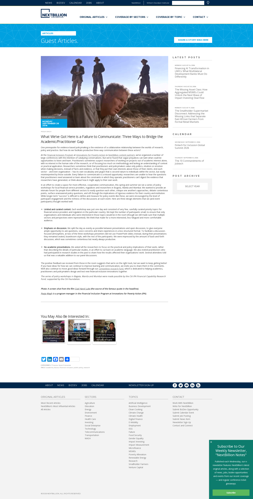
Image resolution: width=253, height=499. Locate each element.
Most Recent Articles (50, 403)
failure (56, 368)
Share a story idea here (195, 41)
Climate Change (136, 412)
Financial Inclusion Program (60, 155)
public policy (78, 368)
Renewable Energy (137, 457)
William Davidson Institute (158, 3)
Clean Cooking (135, 409)
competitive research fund (111, 268)
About (100, 3)
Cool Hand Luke (82, 288)
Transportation (92, 435)
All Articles (46, 409)
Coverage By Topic (169, 17)
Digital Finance (136, 419)
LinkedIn (194, 386)
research (87, 368)
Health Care (90, 419)
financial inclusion (66, 368)
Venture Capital (136, 467)
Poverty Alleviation (137, 454)
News (48, 3)
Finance (55, 365)
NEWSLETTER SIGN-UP (141, 385)
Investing (89, 422)
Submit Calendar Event (183, 412)
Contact (199, 17)
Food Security (135, 435)
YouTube (188, 386)
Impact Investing (136, 441)
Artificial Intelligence (138, 403)
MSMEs (132, 451)
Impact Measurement (139, 444)
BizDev (61, 3)
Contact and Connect (183, 425)
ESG (131, 428)
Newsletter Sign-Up (182, 422)
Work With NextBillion (183, 403)
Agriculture (90, 403)
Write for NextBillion (182, 406)
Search (208, 3)
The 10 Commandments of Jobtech (189, 162)
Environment (91, 412)
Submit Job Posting (182, 415)
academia (49, 368)
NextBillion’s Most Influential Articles (58, 406)
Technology (90, 428)
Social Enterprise (65, 365)
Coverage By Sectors (130, 17)
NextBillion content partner (121, 155)
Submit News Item (181, 419)
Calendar (75, 3)
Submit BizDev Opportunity (185, 409)
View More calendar (202, 134)
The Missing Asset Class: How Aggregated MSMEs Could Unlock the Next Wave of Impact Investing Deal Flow (191, 93)
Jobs (89, 3)
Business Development (140, 406)
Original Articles (92, 17)
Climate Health (136, 415)
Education (89, 406)
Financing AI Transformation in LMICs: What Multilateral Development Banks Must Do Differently (192, 72)
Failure (132, 432)
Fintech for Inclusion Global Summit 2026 (190, 147)
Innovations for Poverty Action (90, 155)
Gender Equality (136, 438)
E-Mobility (133, 422)
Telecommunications (95, 432)
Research (133, 461)
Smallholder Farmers (138, 464)
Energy (88, 409)
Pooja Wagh (46, 132)
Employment (135, 425)
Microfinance (135, 448)
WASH (88, 438)
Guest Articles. (59, 41)
